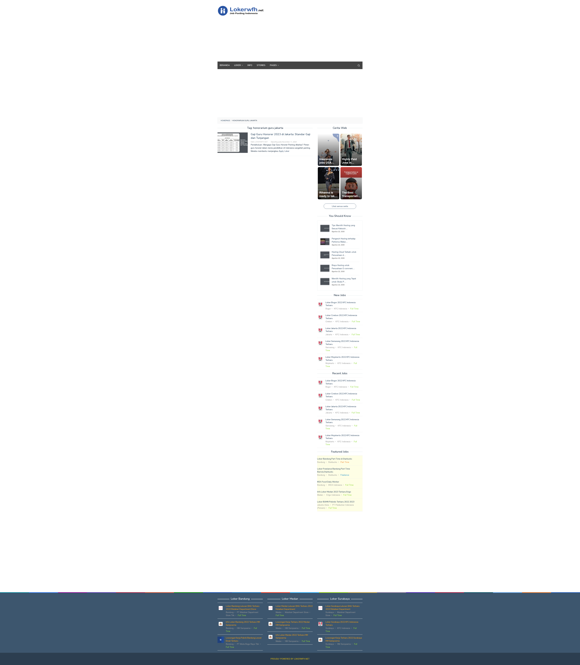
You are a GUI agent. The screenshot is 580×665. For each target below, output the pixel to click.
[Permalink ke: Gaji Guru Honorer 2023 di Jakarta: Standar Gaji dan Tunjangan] (233, 142)
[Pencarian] (358, 65)
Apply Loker (284, 151)
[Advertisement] (307, 37)
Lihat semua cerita (340, 206)
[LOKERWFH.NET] (244, 10)
